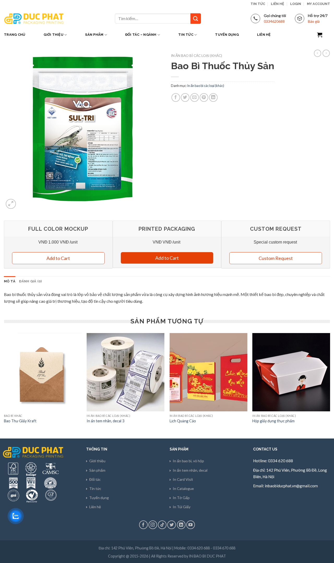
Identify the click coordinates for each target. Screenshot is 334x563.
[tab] (9, 281)
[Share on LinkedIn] (213, 97)
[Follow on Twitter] (171, 524)
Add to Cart (167, 258)
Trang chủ (14, 35)
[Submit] (195, 18)
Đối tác (95, 479)
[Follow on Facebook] (143, 524)
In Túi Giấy (181, 507)
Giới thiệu (53, 35)
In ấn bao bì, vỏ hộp (188, 461)
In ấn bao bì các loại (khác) (196, 56)
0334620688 (274, 21)
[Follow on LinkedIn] (181, 524)
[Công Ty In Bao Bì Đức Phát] (34, 18)
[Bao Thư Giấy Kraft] (43, 372)
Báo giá (314, 21)
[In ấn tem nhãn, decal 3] (125, 372)
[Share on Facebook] (175, 97)
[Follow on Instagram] (152, 524)
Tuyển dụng (227, 35)
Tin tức (185, 35)
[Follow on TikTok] (162, 524)
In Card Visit (183, 479)
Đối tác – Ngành (141, 35)
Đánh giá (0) (30, 281)
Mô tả (9, 281)
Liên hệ (277, 4)
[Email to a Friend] (194, 97)
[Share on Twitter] (185, 97)
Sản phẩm (94, 35)
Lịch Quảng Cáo (183, 421)
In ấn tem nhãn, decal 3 (105, 421)
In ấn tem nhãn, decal (190, 470)
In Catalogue (183, 488)
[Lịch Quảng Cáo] (208, 372)
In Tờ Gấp (181, 497)
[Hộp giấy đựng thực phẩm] (291, 372)
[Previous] (4, 385)
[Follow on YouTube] (190, 524)
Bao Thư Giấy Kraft (20, 421)
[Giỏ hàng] (323, 34)
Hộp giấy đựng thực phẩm (273, 421)
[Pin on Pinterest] (204, 97)
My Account (318, 4)
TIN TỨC (257, 4)
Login (295, 4)
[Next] (330, 385)
